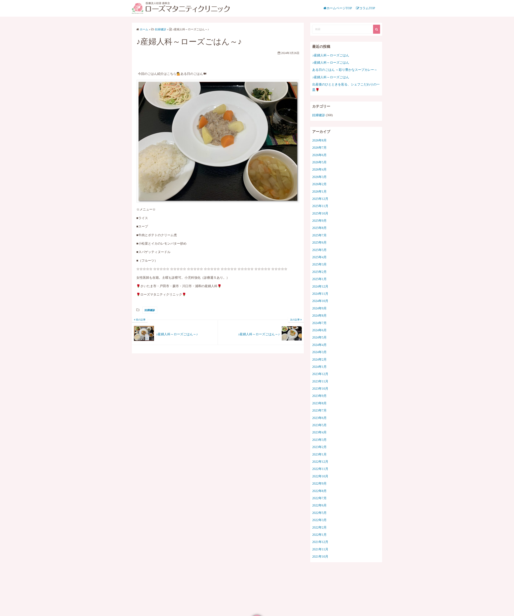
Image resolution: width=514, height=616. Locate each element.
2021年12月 (320, 542)
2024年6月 (319, 330)
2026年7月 (319, 147)
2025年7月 (319, 235)
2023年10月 (320, 388)
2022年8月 (319, 491)
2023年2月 (319, 447)
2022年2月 (319, 527)
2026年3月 (319, 177)
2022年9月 (319, 483)
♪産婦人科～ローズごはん (330, 55)
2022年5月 (319, 512)
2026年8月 (319, 140)
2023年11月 (320, 381)
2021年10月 (320, 556)
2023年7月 (319, 410)
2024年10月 (320, 301)
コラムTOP (367, 8)
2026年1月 (319, 191)
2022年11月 (320, 469)
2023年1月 (319, 454)
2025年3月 (319, 264)
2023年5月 (319, 425)
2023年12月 (320, 374)
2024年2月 (319, 359)
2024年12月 (320, 286)
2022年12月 (320, 461)
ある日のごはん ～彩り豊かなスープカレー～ (344, 69)
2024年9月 (319, 308)
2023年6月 (319, 418)
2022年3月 (319, 520)
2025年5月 (319, 250)
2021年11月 (320, 549)
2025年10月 (320, 213)
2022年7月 (319, 498)
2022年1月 (319, 534)
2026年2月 (319, 184)
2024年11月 (320, 293)
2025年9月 (319, 220)
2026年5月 (319, 162)
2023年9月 (319, 395)
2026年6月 (319, 155)
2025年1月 (319, 279)
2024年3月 (319, 352)
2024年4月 (319, 345)
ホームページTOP (339, 8)
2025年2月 (319, 271)
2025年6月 (319, 242)
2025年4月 (319, 257)
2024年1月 (319, 366)
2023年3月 (319, 439)
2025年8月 (319, 228)
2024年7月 (319, 323)
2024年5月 (319, 337)
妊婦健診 (150, 310)
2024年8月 (319, 315)
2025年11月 (320, 206)
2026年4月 (319, 169)
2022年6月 (319, 505)
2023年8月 (319, 403)
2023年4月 (319, 432)
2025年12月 (320, 198)
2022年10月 (320, 476)
